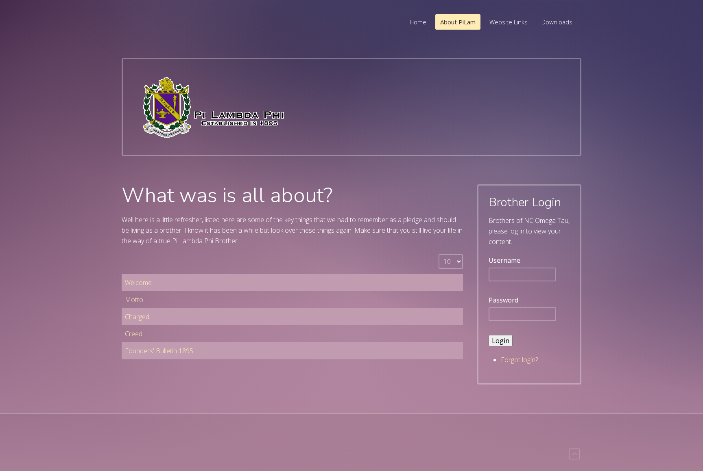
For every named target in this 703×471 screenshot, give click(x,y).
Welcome (138, 282)
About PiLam (458, 22)
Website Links (508, 22)
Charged (137, 316)
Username (504, 260)
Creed (133, 333)
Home (418, 22)
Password (503, 300)
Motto (134, 299)
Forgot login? (519, 359)
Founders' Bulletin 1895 (159, 350)
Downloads (556, 22)
